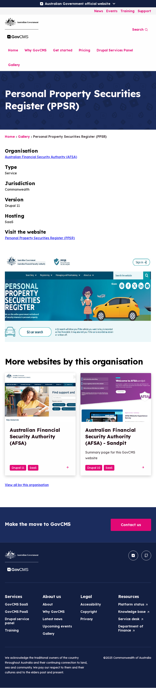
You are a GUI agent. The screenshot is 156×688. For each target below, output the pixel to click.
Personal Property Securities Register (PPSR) (40, 238)
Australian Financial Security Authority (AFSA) (41, 157)
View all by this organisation (27, 485)
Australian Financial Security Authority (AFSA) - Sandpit (110, 436)
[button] (131, 525)
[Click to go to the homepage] (21, 29)
